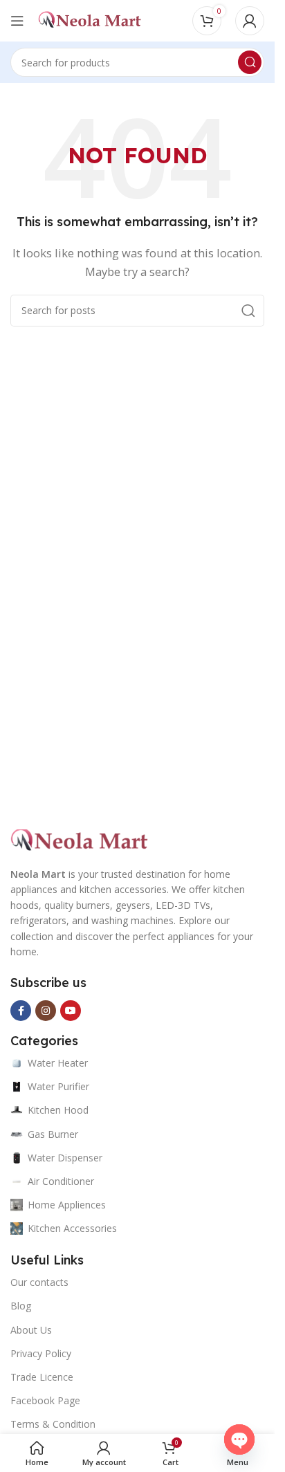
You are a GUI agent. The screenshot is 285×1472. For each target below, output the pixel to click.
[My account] (249, 21)
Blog (20, 1305)
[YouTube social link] (70, 1010)
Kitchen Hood (58, 1109)
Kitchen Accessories (72, 1228)
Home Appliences (67, 1204)
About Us (31, 1329)
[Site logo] (90, 19)
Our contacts (39, 1282)
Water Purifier (58, 1086)
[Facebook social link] (20, 1010)
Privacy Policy (40, 1353)
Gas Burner (53, 1134)
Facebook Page (45, 1400)
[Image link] (79, 840)
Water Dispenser (65, 1157)
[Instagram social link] (45, 1010)
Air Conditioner (61, 1181)
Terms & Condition (52, 1423)
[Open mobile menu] (17, 21)
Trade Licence (41, 1376)
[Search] (249, 62)
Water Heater (58, 1062)
